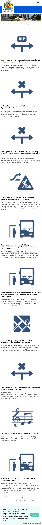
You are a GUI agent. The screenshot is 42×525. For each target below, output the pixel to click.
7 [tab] (37, 18)
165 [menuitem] (33, 501)
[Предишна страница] (4, 500)
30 (16, 501)
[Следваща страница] (38, 500)
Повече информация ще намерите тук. (15, 519)
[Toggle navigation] (38, 3)
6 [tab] (35, 18)
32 (25, 501)
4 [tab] (32, 18)
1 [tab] (26, 18)
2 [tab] (28, 18)
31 (21, 501)
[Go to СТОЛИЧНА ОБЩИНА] (8, 6)
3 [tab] (30, 18)
